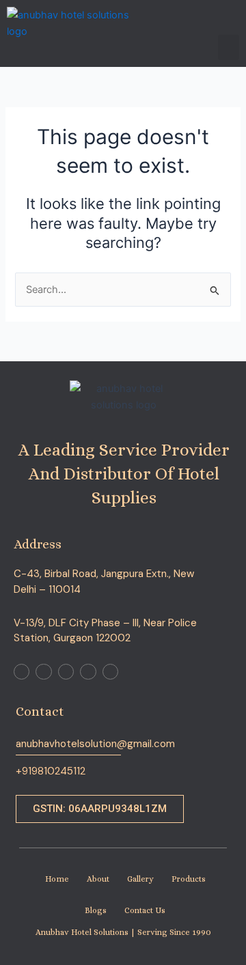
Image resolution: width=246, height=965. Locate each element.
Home (57, 879)
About (98, 879)
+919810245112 (50, 771)
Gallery (140, 879)
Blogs (96, 910)
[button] (229, 48)
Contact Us (144, 910)
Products (189, 879)
